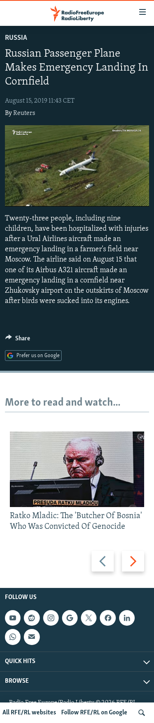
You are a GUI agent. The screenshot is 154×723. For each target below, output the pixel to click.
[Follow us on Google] (70, 618)
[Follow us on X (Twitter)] (89, 618)
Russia (16, 38)
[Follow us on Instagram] (51, 618)
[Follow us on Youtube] (13, 618)
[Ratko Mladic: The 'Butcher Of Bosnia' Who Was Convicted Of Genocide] (77, 469)
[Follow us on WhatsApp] (13, 637)
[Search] (141, 712)
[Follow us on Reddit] (31, 618)
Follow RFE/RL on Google (94, 712)
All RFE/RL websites (29, 712)
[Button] (17, 340)
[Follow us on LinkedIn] (127, 618)
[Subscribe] (31, 637)
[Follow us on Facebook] (107, 618)
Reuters (24, 113)
